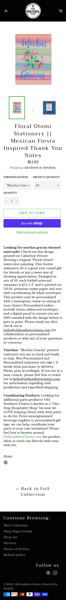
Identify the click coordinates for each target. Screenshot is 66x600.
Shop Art (10, 537)
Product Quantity (46, 177)
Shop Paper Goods (18, 531)
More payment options (32, 232)
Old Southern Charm (27, 584)
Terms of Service (17, 549)
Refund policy (14, 555)
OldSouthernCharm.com (23, 437)
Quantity (10, 193)
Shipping (16, 167)
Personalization (16, 177)
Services (10, 543)
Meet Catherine (16, 525)
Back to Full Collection (35, 491)
